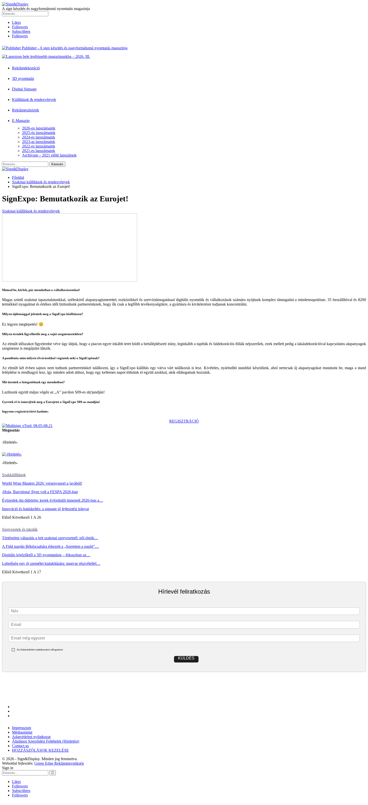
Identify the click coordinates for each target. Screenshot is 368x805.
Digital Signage (24, 89)
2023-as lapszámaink (38, 142)
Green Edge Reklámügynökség (59, 763)
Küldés (186, 658)
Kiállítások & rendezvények (34, 99)
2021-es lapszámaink (38, 151)
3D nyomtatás (23, 78)
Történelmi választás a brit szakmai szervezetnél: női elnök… (50, 538)
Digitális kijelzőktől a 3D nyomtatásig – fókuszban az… (46, 555)
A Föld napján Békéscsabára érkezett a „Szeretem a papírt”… (50, 546)
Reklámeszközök (25, 110)
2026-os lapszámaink (38, 128)
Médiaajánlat (22, 732)
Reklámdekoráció (26, 68)
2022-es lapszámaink (38, 146)
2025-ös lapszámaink (38, 132)
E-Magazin (21, 120)
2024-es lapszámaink (38, 137)
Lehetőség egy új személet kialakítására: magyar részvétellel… (51, 563)
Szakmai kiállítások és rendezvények (31, 211)
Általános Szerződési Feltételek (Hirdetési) (45, 741)
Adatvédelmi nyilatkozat (31, 737)
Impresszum (21, 728)
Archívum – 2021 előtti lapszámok (49, 155)
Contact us (20, 746)
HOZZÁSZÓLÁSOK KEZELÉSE (40, 750)
